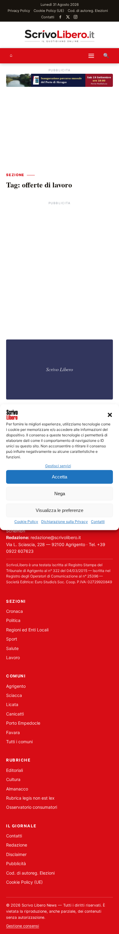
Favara (13, 732)
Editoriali (14, 770)
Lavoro (13, 657)
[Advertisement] (59, 266)
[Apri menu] (91, 55)
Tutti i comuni (19, 741)
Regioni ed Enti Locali (27, 629)
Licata (12, 704)
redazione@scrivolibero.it (56, 537)
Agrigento (16, 686)
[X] (68, 17)
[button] (110, 415)
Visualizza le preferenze (59, 510)
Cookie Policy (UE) (49, 11)
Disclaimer (16, 854)
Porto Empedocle (23, 723)
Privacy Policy (19, 11)
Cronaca (14, 611)
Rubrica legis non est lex (30, 798)
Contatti (98, 522)
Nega (59, 493)
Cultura (13, 779)
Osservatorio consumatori (31, 807)
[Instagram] (75, 17)
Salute (12, 648)
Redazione (16, 844)
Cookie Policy (26, 522)
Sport (11, 638)
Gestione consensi (22, 926)
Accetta (59, 476)
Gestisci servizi (58, 465)
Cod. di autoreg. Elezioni (88, 11)
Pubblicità (16, 863)
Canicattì (15, 713)
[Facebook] (60, 17)
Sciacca (14, 695)
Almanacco (17, 788)
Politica (13, 620)
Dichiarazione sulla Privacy (64, 522)
